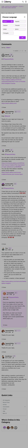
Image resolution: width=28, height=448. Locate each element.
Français (17, 25)
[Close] (25, 17)
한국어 (17, 29)
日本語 (5, 29)
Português (5, 33)
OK (22, 37)
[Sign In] (25, 1)
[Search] (23, 1)
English (5, 21)
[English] (7, 1)
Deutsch (5, 25)
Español (17, 21)
